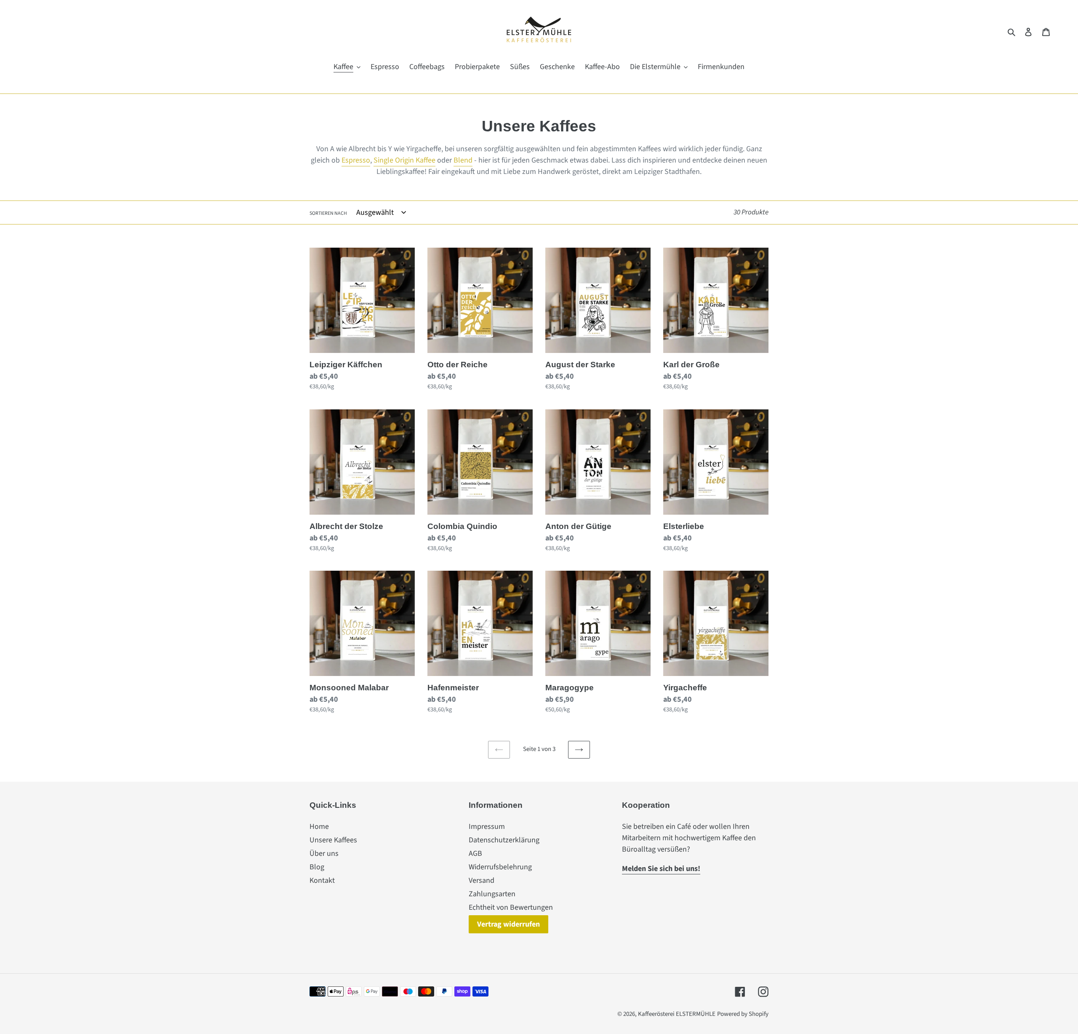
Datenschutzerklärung (504, 840)
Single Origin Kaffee (404, 160)
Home (319, 826)
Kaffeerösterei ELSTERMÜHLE (676, 1014)
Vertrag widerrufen (508, 924)
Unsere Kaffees (333, 840)
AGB (475, 853)
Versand (481, 880)
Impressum (487, 826)
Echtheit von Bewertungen (511, 907)
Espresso (356, 160)
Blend (463, 160)
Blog (317, 867)
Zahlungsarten (492, 894)
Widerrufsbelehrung (500, 867)
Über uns (324, 853)
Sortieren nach (328, 213)
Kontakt (322, 880)
